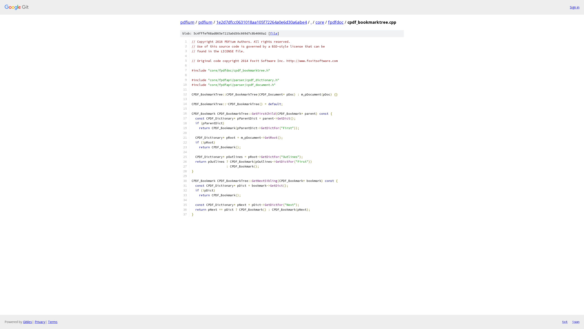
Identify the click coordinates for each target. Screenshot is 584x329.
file (273, 33)
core (319, 22)
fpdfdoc (336, 22)
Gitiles (27, 322)
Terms (52, 322)
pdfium (187, 22)
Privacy (40, 322)
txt (565, 322)
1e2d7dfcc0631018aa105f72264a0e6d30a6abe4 (261, 22)
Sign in (574, 7)
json (575, 322)
